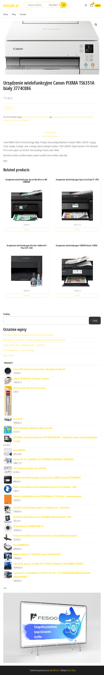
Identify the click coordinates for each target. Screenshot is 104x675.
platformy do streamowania (84, 117)
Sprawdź (9, 108)
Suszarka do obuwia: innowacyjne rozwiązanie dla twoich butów (28, 334)
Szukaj (6, 314)
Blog (14, 14)
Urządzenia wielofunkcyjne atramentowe (36, 117)
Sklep (5, 14)
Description (50, 132)
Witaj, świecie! (8, 355)
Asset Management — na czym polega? (18, 350)
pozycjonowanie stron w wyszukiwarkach (16, 120)
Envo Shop (71, 670)
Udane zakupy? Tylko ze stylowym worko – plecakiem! (24, 345)
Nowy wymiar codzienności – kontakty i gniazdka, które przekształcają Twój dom (34, 340)
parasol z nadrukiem (67, 117)
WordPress (54, 670)
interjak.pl (10, 5)
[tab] (52, 132)
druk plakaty (56, 117)
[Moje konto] (86, 5)
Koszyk (23, 14)
